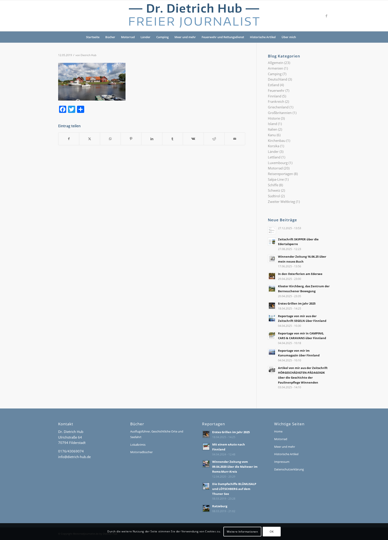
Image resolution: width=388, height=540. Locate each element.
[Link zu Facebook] (326, 15)
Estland (273, 85)
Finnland (274, 96)
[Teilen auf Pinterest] (131, 139)
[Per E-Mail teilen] (235, 139)
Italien (272, 129)
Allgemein (275, 62)
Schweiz (274, 190)
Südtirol (274, 196)
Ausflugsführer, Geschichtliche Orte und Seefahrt (156, 434)
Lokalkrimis (138, 445)
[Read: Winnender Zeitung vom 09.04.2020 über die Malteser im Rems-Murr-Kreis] (206, 464)
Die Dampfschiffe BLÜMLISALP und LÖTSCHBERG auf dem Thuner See (234, 489)
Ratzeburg (219, 506)
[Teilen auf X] (89, 139)
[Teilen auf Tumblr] (172, 139)
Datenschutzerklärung (289, 469)
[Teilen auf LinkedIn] (151, 139)
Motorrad (128, 37)
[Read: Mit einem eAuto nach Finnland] (206, 447)
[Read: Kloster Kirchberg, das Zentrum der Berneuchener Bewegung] (272, 288)
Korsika (273, 146)
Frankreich (276, 101)
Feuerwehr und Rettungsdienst (223, 37)
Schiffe (273, 185)
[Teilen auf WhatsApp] (110, 139)
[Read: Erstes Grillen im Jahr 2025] (272, 306)
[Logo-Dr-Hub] (194, 15)
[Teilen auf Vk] (193, 139)
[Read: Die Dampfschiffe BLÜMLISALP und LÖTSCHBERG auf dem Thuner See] (206, 486)
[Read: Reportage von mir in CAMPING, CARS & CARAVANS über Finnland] (272, 335)
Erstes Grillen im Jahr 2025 (296, 303)
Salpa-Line (276, 179)
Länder (145, 37)
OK (271, 531)
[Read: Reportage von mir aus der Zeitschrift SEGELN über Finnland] (272, 318)
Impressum (281, 462)
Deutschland (277, 79)
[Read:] (272, 230)
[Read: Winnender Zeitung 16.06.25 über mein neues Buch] (272, 259)
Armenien (275, 68)
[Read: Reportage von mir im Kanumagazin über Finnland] (272, 353)
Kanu (272, 135)
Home (278, 431)
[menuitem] (302, 37)
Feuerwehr (276, 90)
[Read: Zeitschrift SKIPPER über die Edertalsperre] (272, 241)
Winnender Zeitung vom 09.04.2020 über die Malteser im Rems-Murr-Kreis (235, 466)
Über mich (289, 37)
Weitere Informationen (242, 531)
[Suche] (302, 37)
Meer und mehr (185, 37)
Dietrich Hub (88, 55)
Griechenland (278, 107)
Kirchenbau (276, 140)
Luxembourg (278, 162)
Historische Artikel (263, 37)
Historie (274, 118)
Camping (162, 37)
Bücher (110, 37)
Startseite (92, 37)
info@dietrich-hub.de (74, 456)
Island (272, 123)
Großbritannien (280, 112)
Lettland (274, 157)
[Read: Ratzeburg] (206, 508)
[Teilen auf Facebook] (68, 139)
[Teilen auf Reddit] (214, 139)
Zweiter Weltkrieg (281, 201)
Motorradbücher (141, 452)
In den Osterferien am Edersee (300, 274)
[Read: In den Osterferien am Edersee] (272, 276)
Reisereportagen (280, 173)
